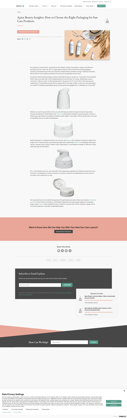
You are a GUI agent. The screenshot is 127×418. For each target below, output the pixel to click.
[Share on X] (24, 39)
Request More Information (28, 32)
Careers (101, 1)
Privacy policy (18, 412)
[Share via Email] (29, 39)
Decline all (114, 405)
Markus (68, 140)
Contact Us (101, 6)
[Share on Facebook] (27, 39)
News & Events (87, 1)
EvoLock (59, 114)
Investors (106, 1)
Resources (95, 1)
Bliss (31, 171)
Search (93, 342)
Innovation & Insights (66, 6)
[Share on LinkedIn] (22, 39)
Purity (41, 204)
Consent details (6, 412)
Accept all (114, 401)
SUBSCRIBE (67, 285)
